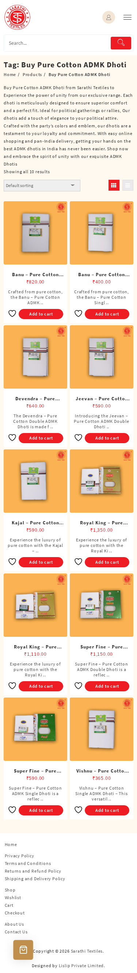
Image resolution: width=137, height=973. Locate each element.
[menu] (127, 17)
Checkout (15, 913)
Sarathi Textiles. (87, 951)
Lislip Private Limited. (82, 965)
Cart (9, 905)
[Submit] (121, 43)
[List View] (127, 185)
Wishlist (13, 897)
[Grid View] (114, 185)
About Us (14, 924)
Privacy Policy (19, 855)
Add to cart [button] (41, 314)
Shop (10, 890)
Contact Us (16, 931)
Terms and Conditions (28, 863)
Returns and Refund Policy (33, 871)
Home (11, 844)
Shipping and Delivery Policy (35, 878)
